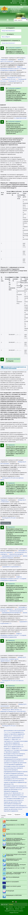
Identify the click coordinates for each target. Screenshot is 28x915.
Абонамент (23, 3)
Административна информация (15, 834)
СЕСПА (7, 829)
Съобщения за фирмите (14, 47)
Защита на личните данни (13, 886)
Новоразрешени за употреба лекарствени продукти (14, 859)
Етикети (24, 4)
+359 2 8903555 (9, 907)
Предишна (17, 814)
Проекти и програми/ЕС (12, 881)
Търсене (14, 3)
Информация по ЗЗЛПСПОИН (14, 895)
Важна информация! (11, 820)
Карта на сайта (17, 1)
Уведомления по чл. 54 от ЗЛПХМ (15, 824)
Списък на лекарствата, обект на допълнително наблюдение (15, 848)
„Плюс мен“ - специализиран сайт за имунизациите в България (16, 873)
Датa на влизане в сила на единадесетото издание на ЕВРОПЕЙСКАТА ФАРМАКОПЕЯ (15, 51)
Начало (9, 814)
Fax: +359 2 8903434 (20, 907)
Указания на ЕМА (22, 852)
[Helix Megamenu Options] (7, 20)
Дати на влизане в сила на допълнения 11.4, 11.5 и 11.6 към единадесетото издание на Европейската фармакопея (14, 732)
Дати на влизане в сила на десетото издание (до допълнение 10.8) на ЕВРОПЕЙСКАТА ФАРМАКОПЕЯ (14, 801)
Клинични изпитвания (14, 359)
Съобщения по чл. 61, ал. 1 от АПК (15, 868)
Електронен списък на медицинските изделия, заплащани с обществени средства (16, 864)
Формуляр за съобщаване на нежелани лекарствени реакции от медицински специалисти (15, 839)
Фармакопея (11, 445)
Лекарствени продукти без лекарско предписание (16, 855)
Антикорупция (10, 890)
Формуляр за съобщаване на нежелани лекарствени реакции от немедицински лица (15, 844)
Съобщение (9, 361)
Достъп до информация (12, 877)
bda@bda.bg (11, 909)
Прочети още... (5, 523)
